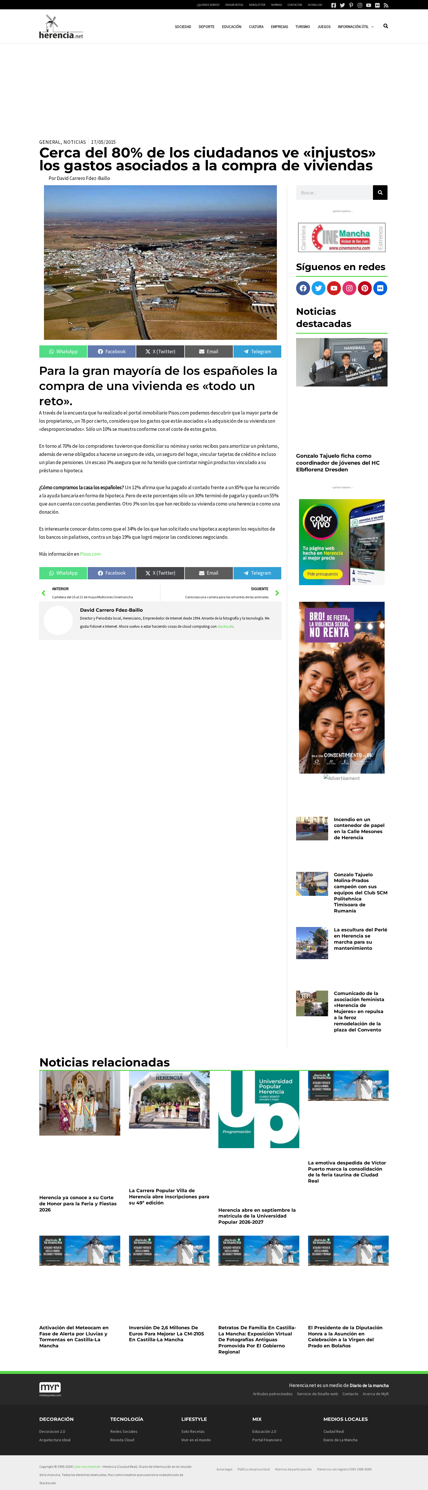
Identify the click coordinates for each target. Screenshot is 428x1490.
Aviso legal (224, 1263)
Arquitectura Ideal (54, 1234)
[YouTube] (368, 5)
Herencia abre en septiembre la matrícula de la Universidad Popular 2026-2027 (257, 1034)
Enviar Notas (234, 5)
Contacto (350, 1187)
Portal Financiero (267, 1234)
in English (315, 5)
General (50, 142)
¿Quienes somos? (208, 5)
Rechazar (303, 1481)
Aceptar (266, 1481)
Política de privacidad (254, 1263)
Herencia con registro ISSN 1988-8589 (344, 1263)
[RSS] (386, 5)
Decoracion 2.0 (52, 1225)
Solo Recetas (193, 1225)
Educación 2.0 (264, 1225)
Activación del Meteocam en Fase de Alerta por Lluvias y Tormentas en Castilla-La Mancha (74, 1131)
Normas (276, 5)
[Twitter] (342, 5)
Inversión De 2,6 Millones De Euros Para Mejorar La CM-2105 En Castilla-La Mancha (166, 1128)
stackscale (225, 626)
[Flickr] (377, 5)
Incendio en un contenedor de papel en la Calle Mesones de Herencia (359, 780)
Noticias (74, 142)
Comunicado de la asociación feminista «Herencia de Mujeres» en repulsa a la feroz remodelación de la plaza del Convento (359, 911)
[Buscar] (380, 192)
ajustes (227, 1483)
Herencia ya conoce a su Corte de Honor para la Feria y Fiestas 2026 (78, 1034)
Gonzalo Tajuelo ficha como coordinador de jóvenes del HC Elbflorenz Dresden (338, 415)
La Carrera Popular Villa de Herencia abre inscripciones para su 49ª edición (169, 1034)
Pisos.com (90, 554)
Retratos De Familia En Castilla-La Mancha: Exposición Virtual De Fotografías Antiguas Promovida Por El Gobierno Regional (257, 1134)
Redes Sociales (123, 1225)
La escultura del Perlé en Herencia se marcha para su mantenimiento (360, 867)
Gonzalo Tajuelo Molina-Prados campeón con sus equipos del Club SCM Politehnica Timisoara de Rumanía (361, 824)
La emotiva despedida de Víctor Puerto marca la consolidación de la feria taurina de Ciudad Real (347, 1037)
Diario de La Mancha (340, 1234)
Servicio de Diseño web (317, 1187)
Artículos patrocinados (273, 1187)
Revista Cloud (122, 1234)
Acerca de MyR (376, 1187)
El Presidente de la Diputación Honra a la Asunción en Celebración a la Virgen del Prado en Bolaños (345, 1131)
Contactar (295, 5)
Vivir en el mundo (196, 1234)
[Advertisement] (214, 87)
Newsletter (257, 5)
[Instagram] (359, 5)
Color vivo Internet (86, 1260)
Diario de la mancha (369, 1179)
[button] (371, 26)
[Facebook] (333, 5)
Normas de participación (293, 1263)
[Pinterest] (351, 5)
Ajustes (339, 1481)
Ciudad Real (333, 1225)
